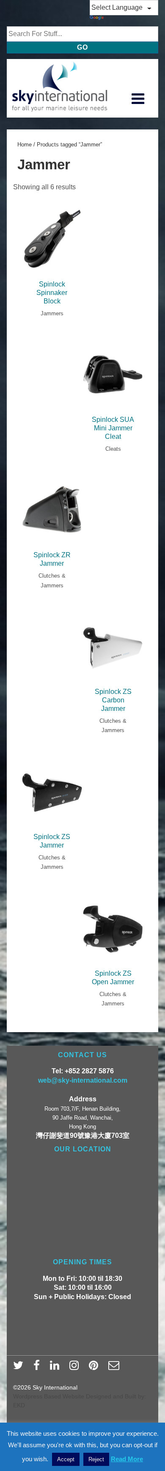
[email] (114, 1367)
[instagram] (75, 1367)
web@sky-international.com (82, 1080)
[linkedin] (56, 1367)
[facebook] (38, 1367)
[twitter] (20, 1367)
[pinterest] (95, 1367)
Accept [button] (65, 1459)
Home (24, 144)
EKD (19, 1405)
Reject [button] (96, 1459)
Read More (127, 1459)
